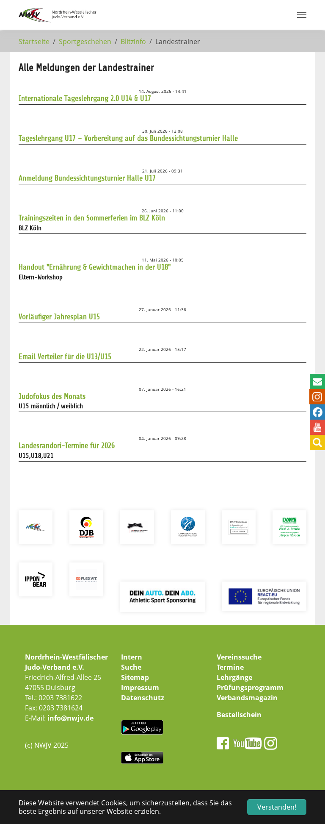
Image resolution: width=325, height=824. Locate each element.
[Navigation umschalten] (301, 15)
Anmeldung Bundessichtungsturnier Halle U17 (87, 178)
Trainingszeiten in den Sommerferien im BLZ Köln (92, 218)
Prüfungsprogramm (250, 687)
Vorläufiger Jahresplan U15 (59, 316)
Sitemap (135, 677)
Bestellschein (239, 714)
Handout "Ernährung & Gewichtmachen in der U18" (95, 267)
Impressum (140, 687)
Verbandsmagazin (247, 697)
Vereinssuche (239, 657)
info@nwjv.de (70, 718)
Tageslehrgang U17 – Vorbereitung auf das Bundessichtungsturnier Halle (128, 138)
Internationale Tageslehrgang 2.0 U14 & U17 (85, 98)
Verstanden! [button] (276, 807)
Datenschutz (142, 697)
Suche (131, 667)
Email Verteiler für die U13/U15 (65, 356)
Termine (230, 667)
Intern (131, 657)
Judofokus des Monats (52, 396)
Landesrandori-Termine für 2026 (67, 445)
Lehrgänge (234, 677)
